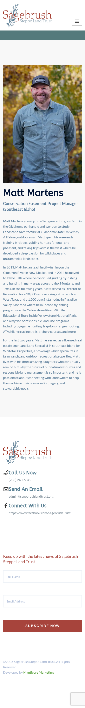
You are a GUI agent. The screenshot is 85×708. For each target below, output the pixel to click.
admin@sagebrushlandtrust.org (31, 496)
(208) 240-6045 (20, 480)
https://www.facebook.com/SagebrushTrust (40, 513)
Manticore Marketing (38, 672)
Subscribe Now (42, 626)
